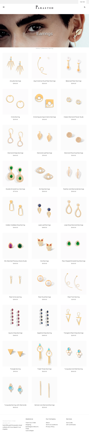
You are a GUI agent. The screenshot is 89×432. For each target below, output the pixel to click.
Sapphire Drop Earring (44, 333)
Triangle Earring (15, 369)
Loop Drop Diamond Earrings (73, 225)
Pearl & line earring (15, 297)
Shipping (28, 424)
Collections (44, 48)
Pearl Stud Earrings (44, 297)
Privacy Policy (50, 426)
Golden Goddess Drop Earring (15, 225)
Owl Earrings (44, 261)
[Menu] (4, 7)
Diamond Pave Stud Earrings (73, 153)
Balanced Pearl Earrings (73, 81)
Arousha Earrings (15, 81)
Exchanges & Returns (32, 426)
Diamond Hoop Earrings (15, 153)
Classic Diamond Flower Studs (73, 117)
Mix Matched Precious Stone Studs (15, 261)
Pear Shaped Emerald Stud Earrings (73, 261)
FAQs (27, 428)
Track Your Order (31, 422)
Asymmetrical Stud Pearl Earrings (44, 81)
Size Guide (69, 422)
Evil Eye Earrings (44, 189)
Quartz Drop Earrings (15, 333)
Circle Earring (15, 117)
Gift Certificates (71, 424)
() (82, 2)
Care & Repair (30, 430)
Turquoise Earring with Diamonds (15, 405)
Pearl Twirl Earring (74, 297)
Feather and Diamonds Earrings (73, 189)
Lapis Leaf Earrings (44, 225)
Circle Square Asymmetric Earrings (44, 117)
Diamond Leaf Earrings (44, 153)
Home (38, 48)
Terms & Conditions (52, 424)
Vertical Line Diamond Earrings (44, 405)
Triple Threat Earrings (44, 369)
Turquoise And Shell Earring (74, 369)
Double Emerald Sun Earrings (15, 189)
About (48, 422)
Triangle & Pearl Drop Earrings (73, 333)
